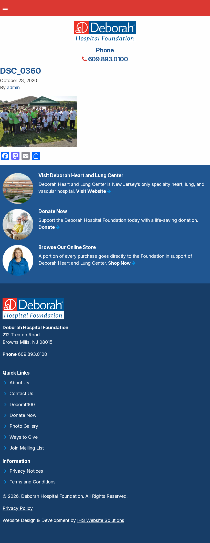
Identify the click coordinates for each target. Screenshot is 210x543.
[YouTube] (6, 365)
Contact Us (21, 393)
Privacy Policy (18, 508)
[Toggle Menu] (5, 8)
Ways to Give (23, 437)
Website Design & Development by (63, 520)
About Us (19, 382)
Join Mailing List (26, 448)
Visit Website (91, 191)
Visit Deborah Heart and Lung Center (80, 175)
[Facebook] (3, 365)
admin (13, 87)
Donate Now (52, 211)
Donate (47, 227)
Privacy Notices (26, 471)
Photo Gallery (23, 426)
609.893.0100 (107, 59)
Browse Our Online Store (67, 247)
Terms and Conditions (32, 481)
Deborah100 (22, 404)
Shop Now (120, 263)
